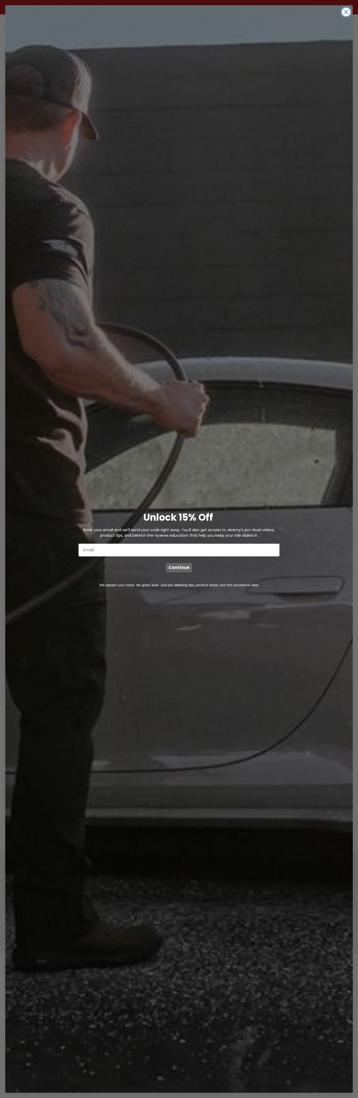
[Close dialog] (346, 12)
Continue (179, 567)
